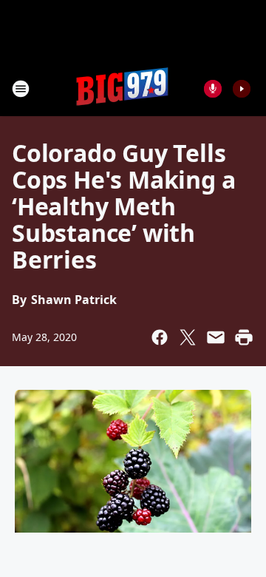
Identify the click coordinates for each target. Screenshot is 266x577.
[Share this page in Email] (215, 337)
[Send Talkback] (213, 89)
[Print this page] (243, 337)
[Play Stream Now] (241, 89)
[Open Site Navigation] (21, 89)
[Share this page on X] (187, 337)
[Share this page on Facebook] (159, 337)
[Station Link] (122, 88)
